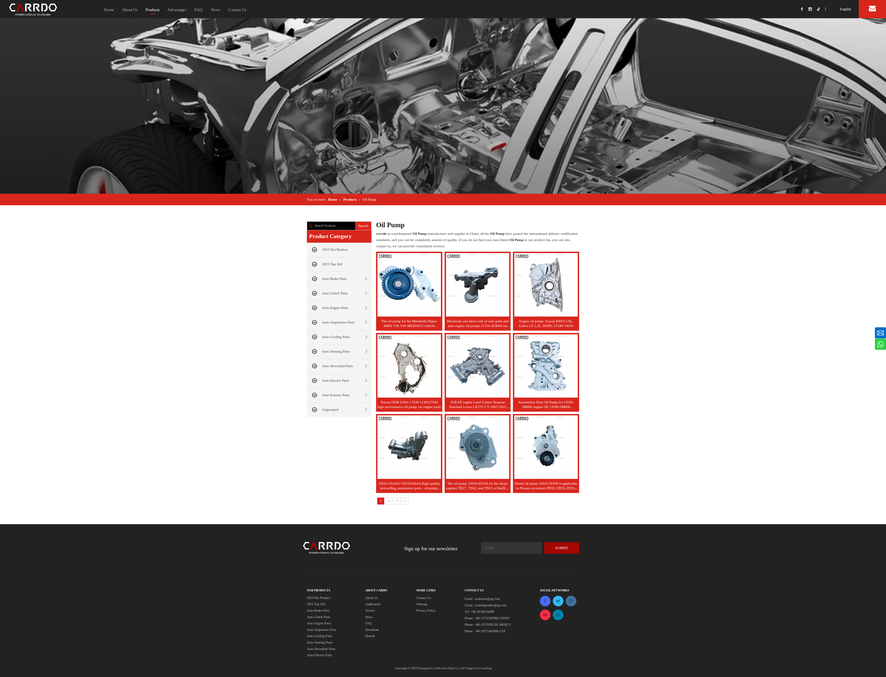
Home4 (370, 636)
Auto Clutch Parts (334, 293)
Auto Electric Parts (335, 380)
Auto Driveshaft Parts (337, 366)
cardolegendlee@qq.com (490, 605)
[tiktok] (820, 9)
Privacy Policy (426, 610)
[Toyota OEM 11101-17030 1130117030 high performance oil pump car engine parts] (409, 365)
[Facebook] (804, 9)
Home (109, 9)
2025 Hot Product (335, 249)
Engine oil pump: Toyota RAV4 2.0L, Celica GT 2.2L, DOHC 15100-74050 (546, 323)
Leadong (486, 668)
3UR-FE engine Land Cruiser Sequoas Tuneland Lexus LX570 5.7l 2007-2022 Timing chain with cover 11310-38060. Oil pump (477, 404)
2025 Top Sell (332, 264)
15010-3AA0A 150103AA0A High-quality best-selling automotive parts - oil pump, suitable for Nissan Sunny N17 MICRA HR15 (409, 486)
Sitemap (421, 604)
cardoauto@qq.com (487, 599)
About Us (130, 9)
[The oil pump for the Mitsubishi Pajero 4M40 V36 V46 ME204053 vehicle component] (409, 284)
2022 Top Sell (316, 604)
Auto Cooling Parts (336, 337)
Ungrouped (330, 409)
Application (372, 604)
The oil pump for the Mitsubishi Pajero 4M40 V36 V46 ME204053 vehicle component (409, 323)
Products (153, 9)
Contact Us (237, 9)
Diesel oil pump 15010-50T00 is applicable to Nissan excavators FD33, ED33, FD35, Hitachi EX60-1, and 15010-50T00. (546, 486)
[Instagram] (812, 9)
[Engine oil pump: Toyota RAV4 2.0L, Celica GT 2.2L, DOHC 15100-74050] (546, 284)
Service (370, 610)
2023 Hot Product (318, 598)
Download (372, 630)
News (215, 9)
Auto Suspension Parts (338, 322)
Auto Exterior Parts (336, 395)
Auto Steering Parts (336, 351)
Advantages (176, 9)
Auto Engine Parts (335, 308)
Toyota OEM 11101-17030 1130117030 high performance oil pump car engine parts (409, 404)
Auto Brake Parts (334, 279)
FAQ (198, 9)
